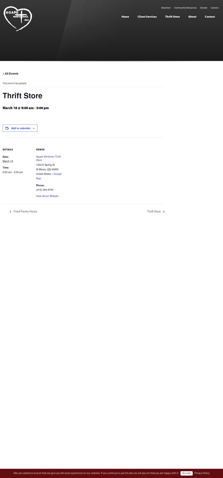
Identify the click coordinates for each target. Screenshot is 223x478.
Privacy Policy (202, 473)
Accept (186, 473)
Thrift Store (154, 211)
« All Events (10, 73)
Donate (203, 8)
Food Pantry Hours (25, 211)
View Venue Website (47, 196)
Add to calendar (20, 128)
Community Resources (185, 8)
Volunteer (166, 8)
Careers (215, 8)
